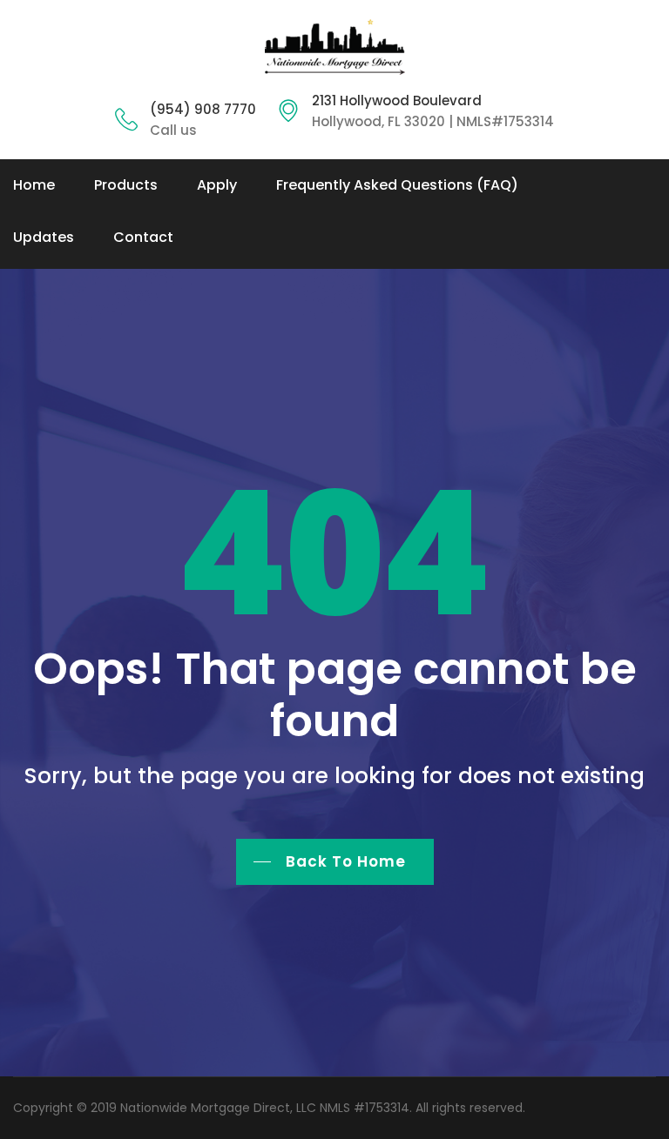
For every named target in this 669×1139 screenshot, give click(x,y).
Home (34, 185)
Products (126, 185)
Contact (143, 237)
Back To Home (346, 861)
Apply (217, 185)
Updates (43, 237)
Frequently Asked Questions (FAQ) (397, 185)
